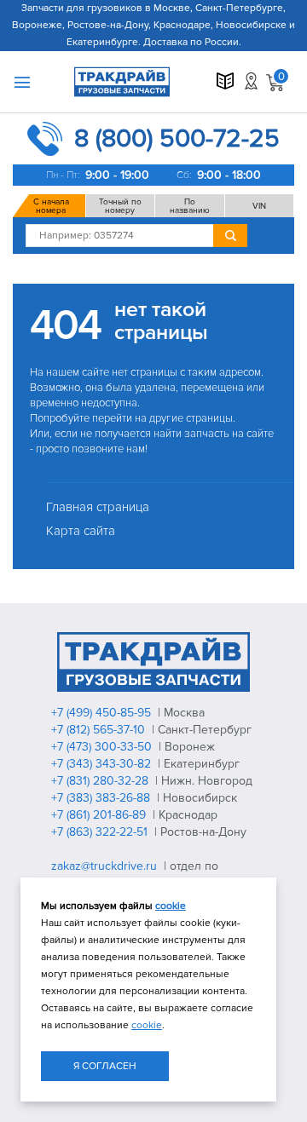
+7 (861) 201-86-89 (100, 815)
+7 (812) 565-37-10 (99, 729)
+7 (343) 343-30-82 (102, 764)
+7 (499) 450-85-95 (102, 712)
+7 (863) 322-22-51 (101, 832)
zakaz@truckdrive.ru (105, 866)
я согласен (104, 1066)
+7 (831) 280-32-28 (101, 781)
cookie (170, 906)
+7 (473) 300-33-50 (103, 746)
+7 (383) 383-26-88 (102, 798)
